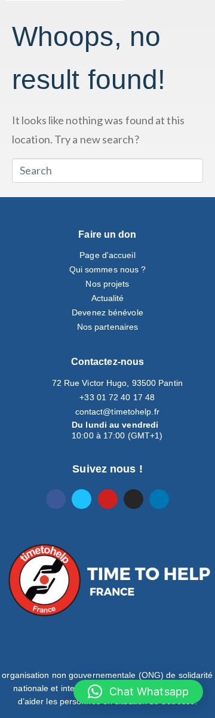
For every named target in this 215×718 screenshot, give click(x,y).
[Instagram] (133, 499)
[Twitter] (81, 499)
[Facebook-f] (56, 499)
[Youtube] (108, 499)
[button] (138, 692)
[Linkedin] (159, 499)
